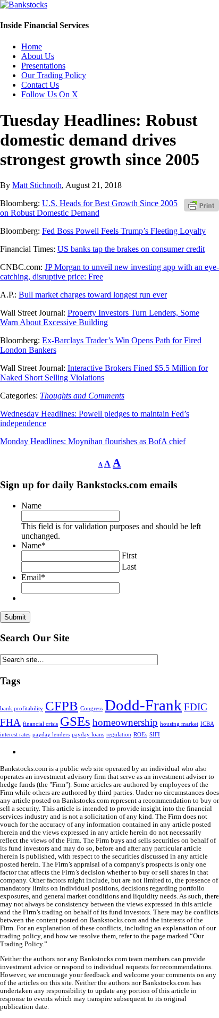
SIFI (154, 734)
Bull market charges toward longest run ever (93, 294)
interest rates (15, 734)
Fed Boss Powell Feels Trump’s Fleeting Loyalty (124, 230)
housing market (179, 724)
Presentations (43, 65)
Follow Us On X (49, 94)
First (129, 555)
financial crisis (40, 724)
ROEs (140, 734)
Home (31, 46)
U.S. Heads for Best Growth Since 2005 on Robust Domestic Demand (89, 208)
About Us (37, 56)
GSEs (75, 721)
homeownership (125, 722)
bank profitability (21, 708)
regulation (118, 734)
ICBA (207, 724)
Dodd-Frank (143, 705)
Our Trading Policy (53, 75)
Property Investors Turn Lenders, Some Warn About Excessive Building (99, 317)
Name (31, 505)
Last (129, 566)
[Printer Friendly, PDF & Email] (201, 205)
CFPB (61, 706)
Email (33, 577)
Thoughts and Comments (82, 395)
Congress (91, 708)
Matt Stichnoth (37, 185)
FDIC (195, 706)
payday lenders (51, 734)
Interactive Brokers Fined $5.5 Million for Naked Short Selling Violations (104, 372)
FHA (10, 722)
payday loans (88, 734)
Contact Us (40, 84)
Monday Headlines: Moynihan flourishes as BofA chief (93, 441)
